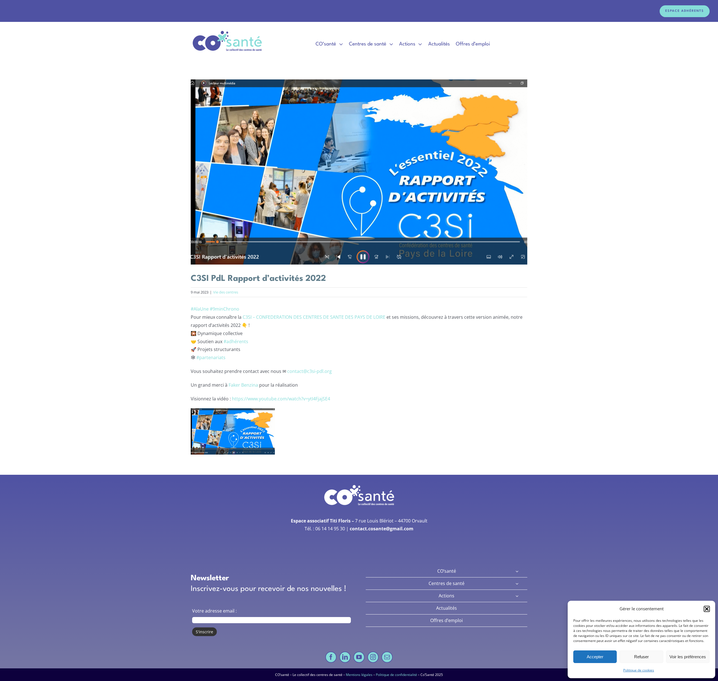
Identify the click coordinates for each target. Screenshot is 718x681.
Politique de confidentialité (396, 674)
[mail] (387, 657)
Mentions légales (359, 674)
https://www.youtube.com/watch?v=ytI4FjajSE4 (281, 399)
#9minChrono (224, 309)
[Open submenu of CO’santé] (517, 571)
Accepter (595, 656)
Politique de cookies (638, 670)
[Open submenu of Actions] (517, 596)
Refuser (641, 656)
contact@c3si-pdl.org (309, 371)
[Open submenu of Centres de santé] (517, 583)
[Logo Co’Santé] (228, 31)
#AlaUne (200, 309)
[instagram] (373, 657)
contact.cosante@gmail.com (381, 529)
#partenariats (210, 357)
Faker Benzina (243, 385)
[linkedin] (345, 657)
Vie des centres (225, 292)
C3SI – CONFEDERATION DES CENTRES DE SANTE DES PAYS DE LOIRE (314, 317)
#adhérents (236, 341)
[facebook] (331, 657)
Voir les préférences (687, 656)
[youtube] (359, 657)
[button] (707, 609)
